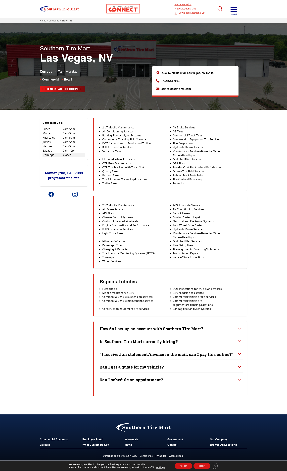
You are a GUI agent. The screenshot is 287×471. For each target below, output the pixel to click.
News (128, 445)
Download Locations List (192, 12)
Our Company (219, 439)
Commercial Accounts (54, 439)
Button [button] (123, 8)
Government (175, 439)
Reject (201, 465)
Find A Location (183, 4)
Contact (172, 445)
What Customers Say (95, 445)
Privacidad (160, 455)
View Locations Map (185, 8)
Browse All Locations (223, 445)
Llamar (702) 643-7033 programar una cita (64, 175)
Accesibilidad (176, 455)
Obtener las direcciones (62, 89)
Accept (183, 465)
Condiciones (146, 455)
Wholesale (131, 439)
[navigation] (234, 9)
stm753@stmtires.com (176, 89)
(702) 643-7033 (170, 81)
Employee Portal (92, 439)
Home (43, 20)
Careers (45, 445)
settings (160, 467)
